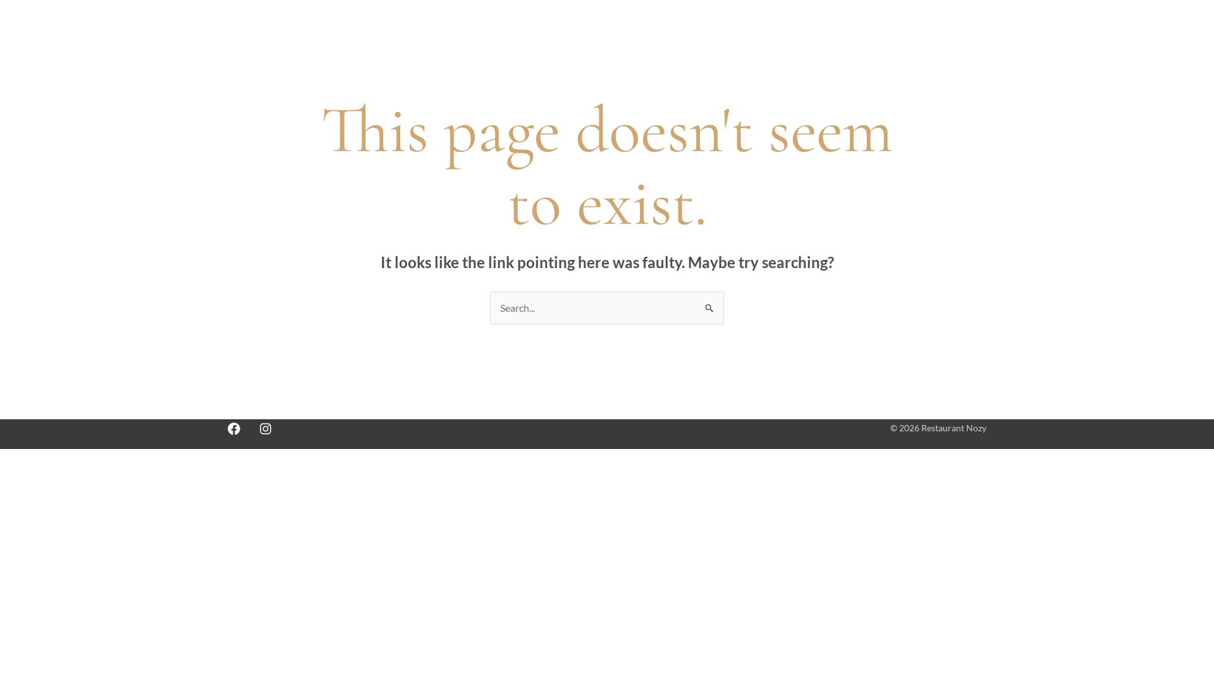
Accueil (617, 33)
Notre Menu (680, 33)
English (962, 33)
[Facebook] (234, 428)
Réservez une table (768, 33)
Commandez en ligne (874, 33)
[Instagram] (265, 428)
